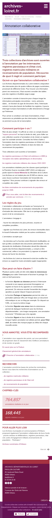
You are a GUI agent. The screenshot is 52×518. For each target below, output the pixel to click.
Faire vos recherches (27, 16)
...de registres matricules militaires (15, 376)
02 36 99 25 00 (10, 480)
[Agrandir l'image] (26, 45)
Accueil (17, 16)
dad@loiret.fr (9, 477)
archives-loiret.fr (13, 8)
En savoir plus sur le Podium (13, 347)
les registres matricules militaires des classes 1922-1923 (24, 163)
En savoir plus (37, 510)
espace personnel (10, 134)
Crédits (44, 500)
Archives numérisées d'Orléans (14, 444)
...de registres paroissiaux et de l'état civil (18, 380)
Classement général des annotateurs (16, 351)
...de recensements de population (15, 384)
